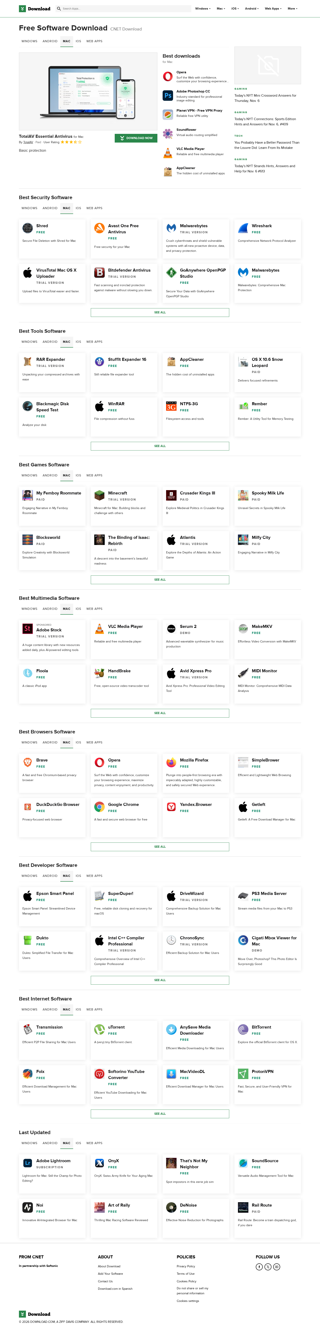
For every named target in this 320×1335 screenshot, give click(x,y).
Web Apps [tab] (94, 41)
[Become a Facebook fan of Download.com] (259, 1266)
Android (250, 8)
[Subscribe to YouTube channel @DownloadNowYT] (276, 1266)
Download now (139, 138)
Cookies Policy (186, 1281)
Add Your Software (110, 1274)
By (26, 142)
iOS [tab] (78, 41)
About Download (109, 1266)
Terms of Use (186, 1274)
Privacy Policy (186, 1266)
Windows (201, 8)
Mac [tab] (67, 41)
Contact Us (105, 1281)
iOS (233, 8)
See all (160, 312)
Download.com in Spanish (115, 1289)
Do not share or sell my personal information (192, 1290)
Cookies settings (188, 1301)
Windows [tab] (29, 41)
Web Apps (272, 8)
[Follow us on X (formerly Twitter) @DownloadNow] (267, 1266)
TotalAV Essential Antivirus (51, 136)
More (291, 8)
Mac (220, 8)
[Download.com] (34, 8)
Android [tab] (50, 41)
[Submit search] (59, 8)
